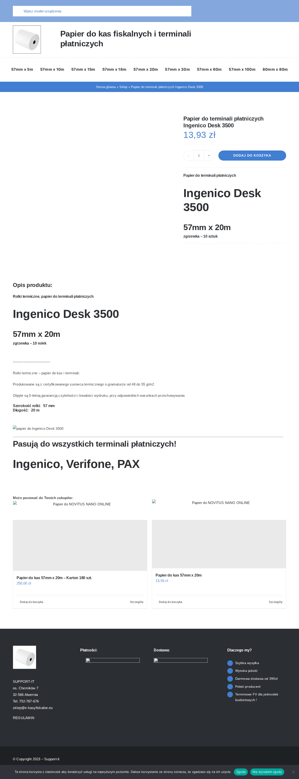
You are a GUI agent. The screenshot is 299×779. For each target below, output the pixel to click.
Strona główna (106, 87)
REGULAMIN (24, 718)
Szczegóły (136, 602)
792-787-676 (29, 701)
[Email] (282, 253)
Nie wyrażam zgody (267, 772)
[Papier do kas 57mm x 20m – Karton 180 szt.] (80, 545)
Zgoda (241, 772)
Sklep (123, 87)
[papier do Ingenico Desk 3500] (91, 123)
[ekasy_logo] (27, 27)
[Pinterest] (275, 253)
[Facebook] (259, 253)
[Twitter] (267, 253)
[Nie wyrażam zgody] (293, 772)
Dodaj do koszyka (252, 155)
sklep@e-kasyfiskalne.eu (33, 708)
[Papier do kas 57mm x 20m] (219, 544)
